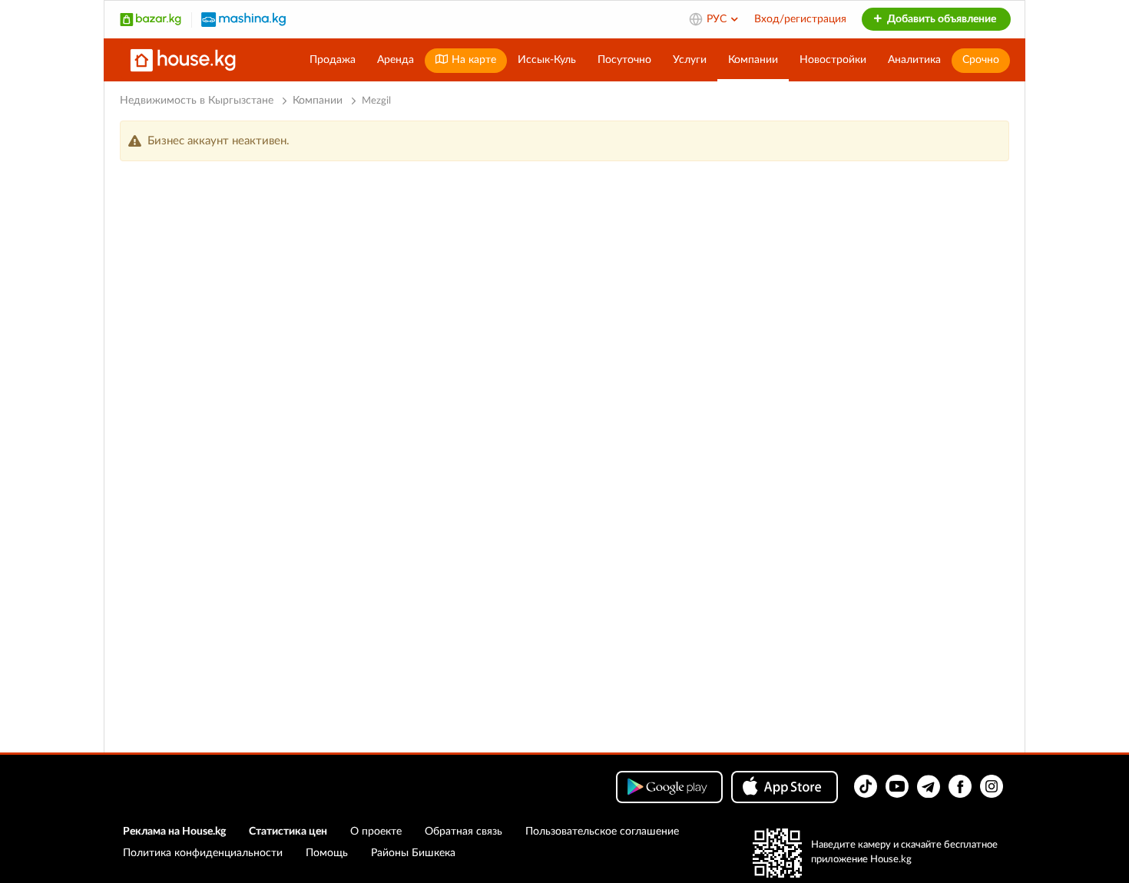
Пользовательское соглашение (602, 831)
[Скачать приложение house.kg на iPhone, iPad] (784, 787)
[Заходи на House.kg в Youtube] (897, 786)
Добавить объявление (940, 19)
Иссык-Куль (547, 60)
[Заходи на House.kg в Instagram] (991, 786)
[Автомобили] (243, 19)
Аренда (395, 60)
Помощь (327, 853)
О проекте (376, 831)
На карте (472, 60)
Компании (753, 60)
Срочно (980, 60)
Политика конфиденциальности (203, 853)
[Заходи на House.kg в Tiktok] (865, 786)
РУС (718, 19)
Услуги (690, 60)
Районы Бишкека (413, 853)
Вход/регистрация (800, 19)
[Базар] (150, 19)
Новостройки (833, 60)
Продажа (333, 60)
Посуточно (624, 60)
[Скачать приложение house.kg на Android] (669, 787)
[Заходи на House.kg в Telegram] (928, 786)
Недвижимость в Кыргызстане (196, 100)
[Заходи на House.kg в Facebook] (960, 786)
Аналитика (914, 60)
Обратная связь (463, 831)
